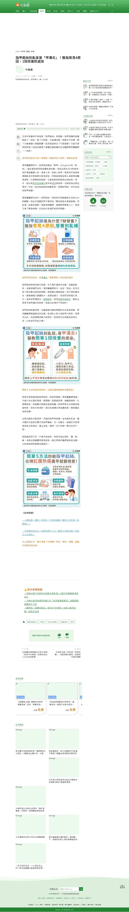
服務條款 (55, 905)
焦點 (17, 11)
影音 (56, 11)
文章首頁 (80, 898)
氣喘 (97, 178)
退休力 (70, 11)
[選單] (112, 5)
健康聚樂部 (50, 898)
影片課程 (20, 697)
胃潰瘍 (102, 174)
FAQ (37, 905)
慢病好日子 (94, 11)
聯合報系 (76, 904)
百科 (49, 11)
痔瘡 (105, 162)
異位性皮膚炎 (39, 183)
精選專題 (59, 898)
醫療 (42, 11)
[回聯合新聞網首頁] (18, 5)
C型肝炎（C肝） (91, 174)
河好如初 (71, 5)
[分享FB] (18, 137)
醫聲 (85, 11)
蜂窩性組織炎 (64, 299)
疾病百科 (66, 898)
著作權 (61, 905)
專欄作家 (88, 898)
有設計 (80, 5)
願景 (95, 5)
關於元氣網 (41, 898)
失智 (78, 11)
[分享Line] (18, 144)
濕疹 (54, 183)
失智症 (105, 166)
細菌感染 (47, 299)
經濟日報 (62, 5)
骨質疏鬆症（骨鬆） (92, 166)
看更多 (110, 80)
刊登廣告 (31, 904)
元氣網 (22, 51)
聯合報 (53, 5)
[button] (112, 11)
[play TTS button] (24, 129)
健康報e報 (54, 889)
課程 (62, 11)
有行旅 (87, 5)
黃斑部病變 (89, 178)
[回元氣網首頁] (24, 5)
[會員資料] (109, 5)
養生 (24, 11)
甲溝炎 (44, 277)
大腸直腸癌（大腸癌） (93, 162)
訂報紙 (83, 904)
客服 (41, 905)
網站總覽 (98, 904)
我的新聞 (102, 5)
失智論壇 (33, 11)
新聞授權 (47, 904)
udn (17, 51)
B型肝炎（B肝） (91, 170)
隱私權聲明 (68, 905)
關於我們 (90, 904)
